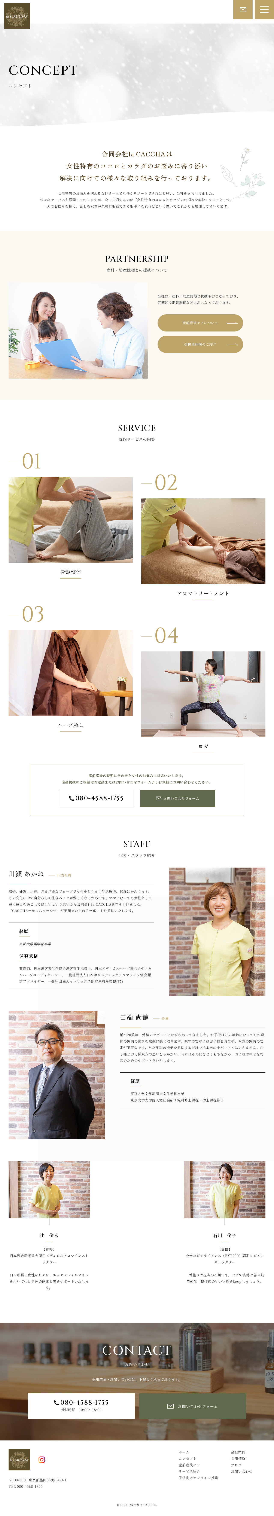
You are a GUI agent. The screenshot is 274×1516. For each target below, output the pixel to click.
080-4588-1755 (99, 798)
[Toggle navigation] (264, 9)
